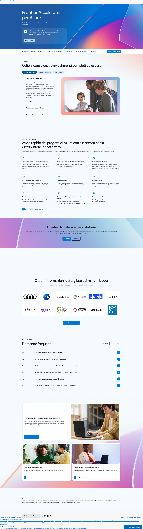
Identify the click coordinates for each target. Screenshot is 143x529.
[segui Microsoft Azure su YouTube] (50, 516)
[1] (22, 498)
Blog (43, 521)
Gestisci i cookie (44, 528)
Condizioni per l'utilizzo (53, 528)
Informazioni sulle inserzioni (69, 528)
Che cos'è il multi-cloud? (111, 521)
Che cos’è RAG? (41, 522)
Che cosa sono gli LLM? (19, 522)
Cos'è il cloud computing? (99, 521)
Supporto (19, 519)
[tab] (29, 72)
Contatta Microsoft (31, 528)
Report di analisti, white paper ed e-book (79, 521)
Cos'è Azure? (3, 517)
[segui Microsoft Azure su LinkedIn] (47, 516)
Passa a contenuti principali (7, 1)
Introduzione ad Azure (11, 517)
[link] (25, 52)
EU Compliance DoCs (82, 528)
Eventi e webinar (65, 521)
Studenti (59, 521)
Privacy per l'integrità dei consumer (8, 528)
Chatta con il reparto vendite (133, 527)
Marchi (61, 528)
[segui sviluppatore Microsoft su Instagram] (45, 516)
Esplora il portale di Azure (32, 515)
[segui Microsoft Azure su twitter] (42, 516)
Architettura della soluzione (10, 519)
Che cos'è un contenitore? (31, 522)
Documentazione (37, 521)
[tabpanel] (71, 100)
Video (90, 521)
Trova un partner (29, 521)
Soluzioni (127, 517)
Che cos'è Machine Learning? (124, 521)
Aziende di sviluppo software (7, 521)
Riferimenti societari (22, 528)
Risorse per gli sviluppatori (50, 521)
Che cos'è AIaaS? (9, 522)
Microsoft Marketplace (19, 521)
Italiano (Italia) (3, 524)
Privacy (38, 528)
